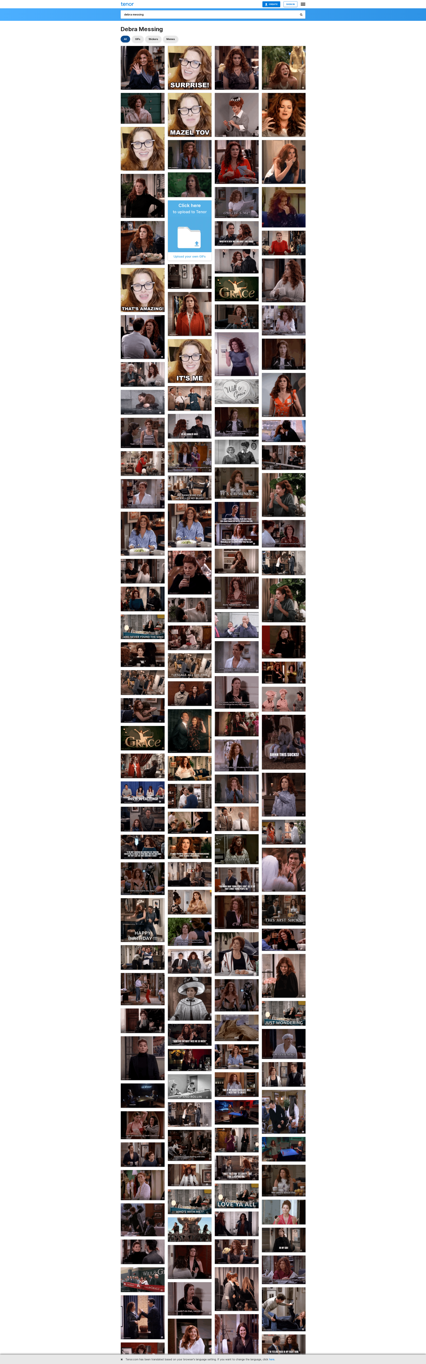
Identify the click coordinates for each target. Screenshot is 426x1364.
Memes (170, 39)
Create (273, 4)
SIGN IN (290, 4)
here (271, 1359)
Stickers (153, 39)
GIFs (137, 39)
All (125, 39)
